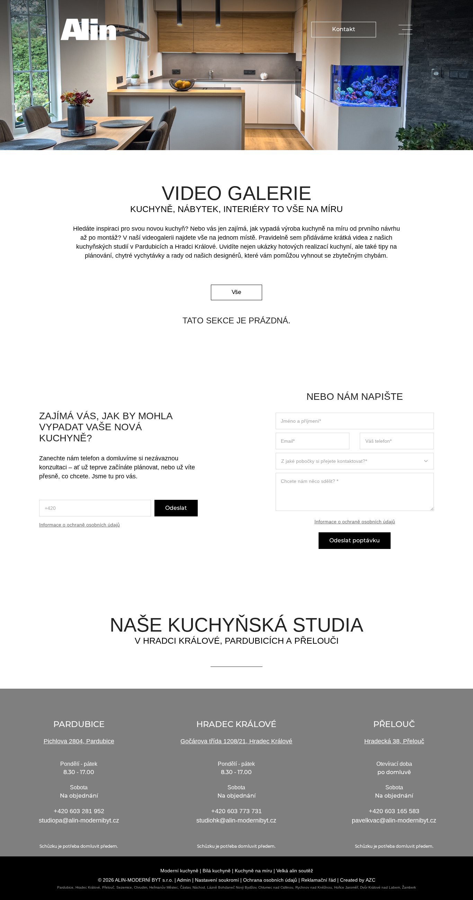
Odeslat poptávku (354, 540)
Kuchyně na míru (253, 870)
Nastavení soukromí (217, 880)
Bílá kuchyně (217, 870)
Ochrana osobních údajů (270, 880)
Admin (184, 880)
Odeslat (176, 508)
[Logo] (88, 29)
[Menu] (405, 29)
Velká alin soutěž (294, 870)
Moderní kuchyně (179, 870)
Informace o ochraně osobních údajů (79, 524)
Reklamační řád (318, 880)
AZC (370, 880)
